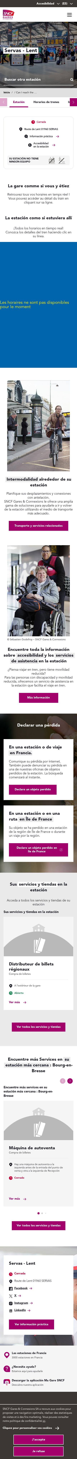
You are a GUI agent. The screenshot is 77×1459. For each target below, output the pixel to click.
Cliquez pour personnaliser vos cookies (27, 1428)
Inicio (7, 92)
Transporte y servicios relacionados (38, 525)
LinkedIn (20, 1310)
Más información (38, 697)
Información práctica (41, 136)
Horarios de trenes (46, 102)
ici (44, 1421)
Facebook (21, 1288)
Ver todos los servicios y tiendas (39, 1027)
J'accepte (38, 1439)
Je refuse (38, 1451)
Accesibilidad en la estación (41, 145)
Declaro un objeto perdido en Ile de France (37, 850)
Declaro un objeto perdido (33, 789)
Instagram (21, 1303)
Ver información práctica (31, 1324)
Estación (19, 102)
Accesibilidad (45, 3)
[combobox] (38, 80)
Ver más (14, 1002)
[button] (73, 102)
